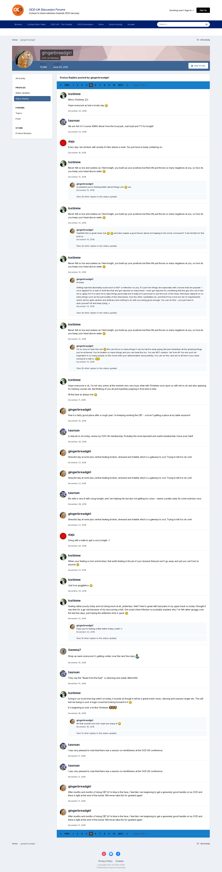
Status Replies (22, 98)
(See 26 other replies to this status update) (96, 196)
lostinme (74, 94)
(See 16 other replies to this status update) (96, 638)
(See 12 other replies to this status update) (96, 733)
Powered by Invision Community (111, 867)
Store (101, 24)
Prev (67, 85)
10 (114, 85)
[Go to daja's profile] (63, 143)
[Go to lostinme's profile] (63, 95)
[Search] (206, 24)
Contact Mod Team (36, 24)
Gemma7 (74, 650)
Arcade (131, 24)
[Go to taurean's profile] (63, 122)
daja (71, 141)
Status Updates (192, 24)
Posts (18, 119)
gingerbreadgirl (84, 184)
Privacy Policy (105, 861)
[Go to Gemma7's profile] (63, 651)
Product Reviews (23, 133)
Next (120, 85)
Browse (18, 24)
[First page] (61, 85)
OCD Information (85, 24)
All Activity (20, 78)
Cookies (119, 861)
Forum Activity (115, 24)
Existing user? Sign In (181, 10)
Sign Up (203, 10)
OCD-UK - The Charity (61, 24)
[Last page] (127, 85)
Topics (19, 113)
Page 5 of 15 (139, 85)
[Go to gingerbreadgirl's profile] (72, 185)
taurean (74, 120)
